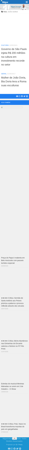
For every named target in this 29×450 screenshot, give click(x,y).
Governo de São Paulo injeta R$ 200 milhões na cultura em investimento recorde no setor (14, 57)
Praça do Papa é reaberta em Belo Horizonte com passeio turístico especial (13, 260)
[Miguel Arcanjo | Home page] (5, 2)
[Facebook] (22, 96)
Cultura (5, 45)
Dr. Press (19, 444)
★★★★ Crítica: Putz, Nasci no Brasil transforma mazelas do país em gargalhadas (13, 426)
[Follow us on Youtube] (17, 96)
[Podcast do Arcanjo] (27, 96)
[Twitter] (24, 96)
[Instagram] (19, 96)
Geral (4, 74)
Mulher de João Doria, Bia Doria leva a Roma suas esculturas (13, 81)
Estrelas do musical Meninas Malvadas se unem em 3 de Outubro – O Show (12, 386)
